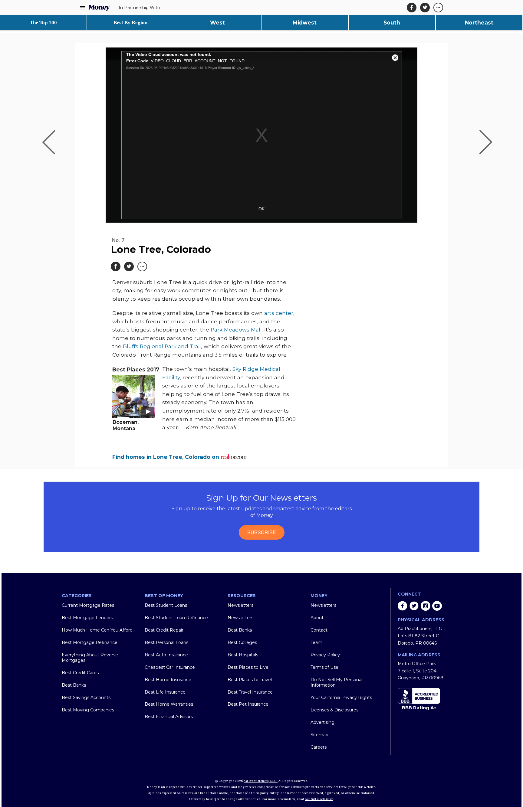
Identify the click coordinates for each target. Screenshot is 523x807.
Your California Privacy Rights (341, 697)
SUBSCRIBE (261, 532)
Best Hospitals (243, 655)
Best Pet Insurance (248, 704)
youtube (437, 606)
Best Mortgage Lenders (87, 617)
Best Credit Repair (164, 630)
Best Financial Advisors (169, 716)
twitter (414, 606)
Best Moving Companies (88, 710)
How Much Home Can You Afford (97, 630)
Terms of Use (324, 667)
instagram (425, 606)
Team (316, 642)
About (317, 617)
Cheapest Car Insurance (170, 667)
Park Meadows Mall (235, 329)
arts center (278, 313)
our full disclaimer (319, 799)
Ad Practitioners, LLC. (261, 781)
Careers (319, 747)
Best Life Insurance (165, 692)
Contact (319, 630)
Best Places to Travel (250, 679)
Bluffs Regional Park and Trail (161, 346)
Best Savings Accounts (86, 697)
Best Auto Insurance (166, 655)
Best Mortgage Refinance (89, 642)
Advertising (322, 722)
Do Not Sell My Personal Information (336, 682)
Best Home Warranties (169, 704)
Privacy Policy (325, 655)
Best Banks (74, 685)
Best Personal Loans (166, 642)
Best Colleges (242, 642)
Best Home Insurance (168, 679)
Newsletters (240, 605)
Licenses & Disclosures (334, 710)
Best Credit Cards (80, 672)
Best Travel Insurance (250, 692)
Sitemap (319, 734)
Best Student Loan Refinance (176, 617)
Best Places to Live (248, 667)
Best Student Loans (166, 605)
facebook (402, 606)
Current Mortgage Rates (88, 605)
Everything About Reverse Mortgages (90, 657)
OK (261, 208)
